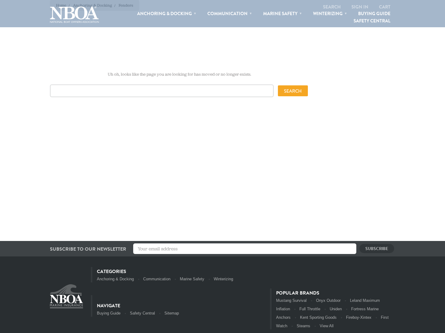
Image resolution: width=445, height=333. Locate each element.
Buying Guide (374, 13)
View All (327, 326)
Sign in (359, 7)
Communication (228, 13)
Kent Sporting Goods (318, 317)
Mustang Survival (291, 300)
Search (332, 7)
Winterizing (328, 13)
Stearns (303, 326)
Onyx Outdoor (328, 300)
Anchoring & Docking (165, 13)
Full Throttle (309, 309)
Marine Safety (280, 13)
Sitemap (171, 313)
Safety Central (372, 21)
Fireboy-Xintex (358, 317)
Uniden (336, 309)
